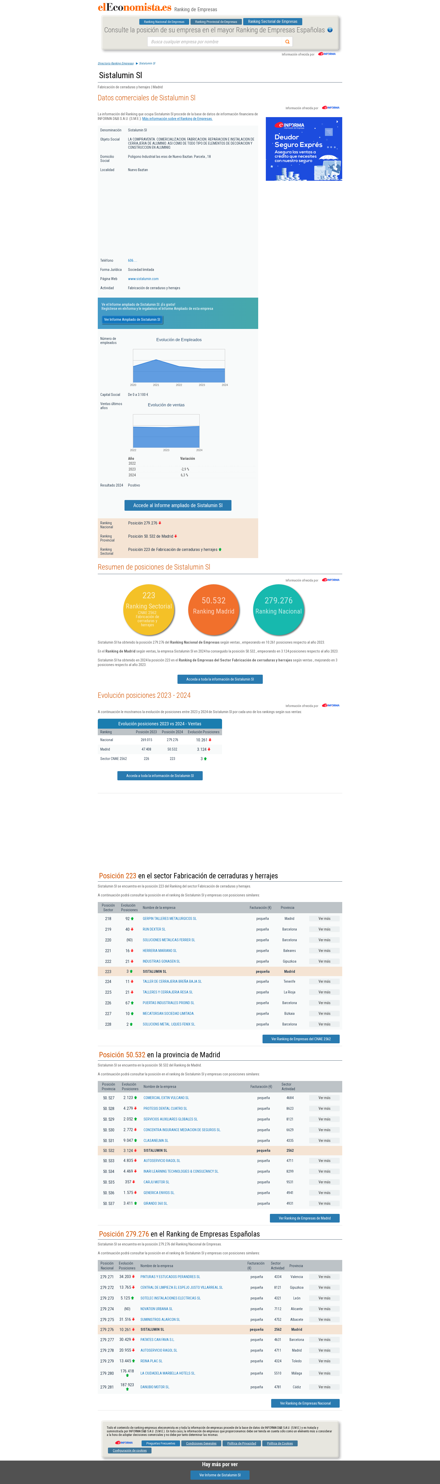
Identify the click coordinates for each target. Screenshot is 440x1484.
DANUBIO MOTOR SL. (155, 1387)
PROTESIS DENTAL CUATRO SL (165, 1108)
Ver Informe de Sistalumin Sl (220, 1475)
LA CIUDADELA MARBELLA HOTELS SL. (168, 1373)
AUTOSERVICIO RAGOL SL (162, 1161)
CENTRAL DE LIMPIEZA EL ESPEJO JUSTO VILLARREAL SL (182, 1287)
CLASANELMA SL (156, 1141)
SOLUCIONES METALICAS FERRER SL (169, 940)
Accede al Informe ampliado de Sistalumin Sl (178, 505)
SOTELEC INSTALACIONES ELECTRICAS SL (171, 1298)
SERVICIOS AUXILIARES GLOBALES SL (171, 1119)
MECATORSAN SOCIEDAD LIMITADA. (169, 1013)
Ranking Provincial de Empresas (216, 22)
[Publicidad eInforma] (304, 180)
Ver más (325, 919)
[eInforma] (123, 1440)
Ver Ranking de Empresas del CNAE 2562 (301, 1039)
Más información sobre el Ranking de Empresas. (177, 118)
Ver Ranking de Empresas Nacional (305, 1403)
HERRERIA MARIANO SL (160, 951)
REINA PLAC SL (151, 1361)
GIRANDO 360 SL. (156, 1203)
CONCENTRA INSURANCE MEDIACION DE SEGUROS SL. (182, 1130)
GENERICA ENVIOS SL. (159, 1193)
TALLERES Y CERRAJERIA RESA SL (168, 992)
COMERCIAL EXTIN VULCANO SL (166, 1098)
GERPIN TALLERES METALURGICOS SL (170, 919)
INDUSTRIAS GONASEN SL (161, 961)
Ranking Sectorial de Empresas (272, 21)
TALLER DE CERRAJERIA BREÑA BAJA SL (172, 981)
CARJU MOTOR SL (156, 1182)
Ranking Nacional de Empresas (164, 22)
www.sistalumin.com (143, 279)
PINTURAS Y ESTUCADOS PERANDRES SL (170, 1277)
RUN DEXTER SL (154, 929)
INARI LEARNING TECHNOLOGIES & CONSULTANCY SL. (181, 1171)
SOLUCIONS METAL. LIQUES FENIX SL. (169, 1024)
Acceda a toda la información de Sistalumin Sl (220, 679)
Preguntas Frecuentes (160, 1443)
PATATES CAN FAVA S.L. (158, 1340)
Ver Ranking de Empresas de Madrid (305, 1218)
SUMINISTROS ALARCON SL (160, 1319)
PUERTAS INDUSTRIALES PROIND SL (168, 1003)
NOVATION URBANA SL (157, 1309)
